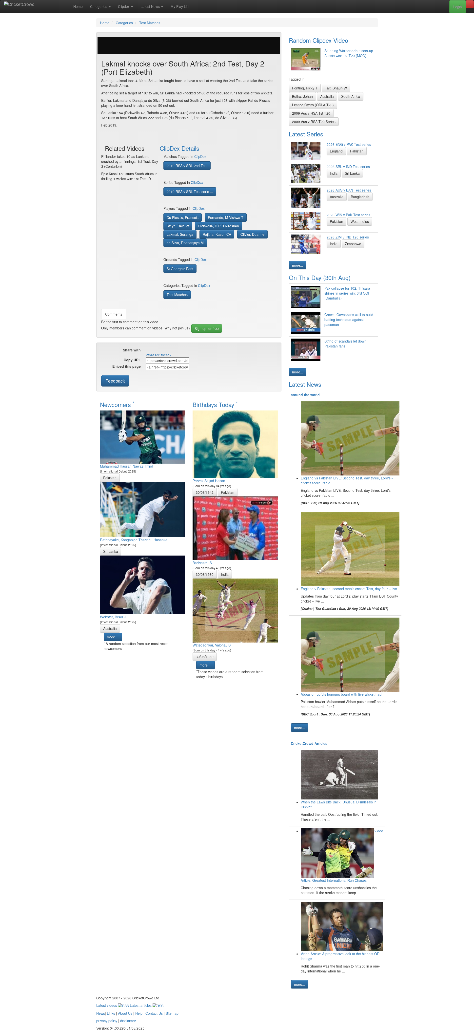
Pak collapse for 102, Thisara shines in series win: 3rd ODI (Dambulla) (347, 293)
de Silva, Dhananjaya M (185, 242)
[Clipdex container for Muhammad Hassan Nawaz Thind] (142, 436)
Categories (99, 6)
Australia (110, 628)
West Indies (360, 221)
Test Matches (177, 294)
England (336, 151)
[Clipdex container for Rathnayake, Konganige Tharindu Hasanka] (142, 508)
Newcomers (117, 404)
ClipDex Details (179, 148)
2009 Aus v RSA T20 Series (314, 121)
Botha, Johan (302, 96)
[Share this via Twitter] (156, 350)
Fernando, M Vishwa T (225, 217)
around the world (305, 394)
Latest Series (306, 133)
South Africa (350, 96)
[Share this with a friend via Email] (201, 350)
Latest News (150, 6)
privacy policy (106, 1020)
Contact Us (154, 1013)
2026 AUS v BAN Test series (349, 190)
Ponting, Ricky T (304, 88)
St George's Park (180, 268)
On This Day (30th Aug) (320, 277)
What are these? (159, 354)
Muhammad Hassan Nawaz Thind (126, 466)
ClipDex (200, 156)
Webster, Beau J (113, 616)
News (100, 1013)
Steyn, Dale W (178, 225)
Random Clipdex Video (318, 40)
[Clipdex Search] (470, 4)
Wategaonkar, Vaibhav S (212, 645)
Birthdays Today (215, 404)
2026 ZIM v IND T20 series (348, 237)
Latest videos (107, 1005)
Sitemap (172, 1013)
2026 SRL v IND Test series (348, 166)
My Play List (180, 6)
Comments (113, 314)
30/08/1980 (205, 574)
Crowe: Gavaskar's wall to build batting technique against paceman (348, 319)
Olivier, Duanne (252, 234)
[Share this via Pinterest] (178, 350)
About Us (125, 1013)
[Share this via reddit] (163, 350)
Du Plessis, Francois (182, 217)
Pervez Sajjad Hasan (209, 480)
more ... (113, 636)
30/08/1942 (205, 492)
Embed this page (126, 366)
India (225, 574)
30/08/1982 (205, 656)
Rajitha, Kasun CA (217, 234)
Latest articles (141, 1005)
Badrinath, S (202, 562)
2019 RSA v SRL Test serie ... (190, 191)
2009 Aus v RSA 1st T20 (311, 113)
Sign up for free (207, 328)
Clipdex (124, 6)
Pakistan (110, 477)
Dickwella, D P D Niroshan (218, 225)
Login (457, 6)
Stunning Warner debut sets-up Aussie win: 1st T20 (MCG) (348, 53)
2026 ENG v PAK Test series (349, 144)
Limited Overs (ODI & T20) (313, 104)
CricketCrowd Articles (309, 743)
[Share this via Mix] (171, 350)
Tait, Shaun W (336, 88)
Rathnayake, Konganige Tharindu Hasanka (133, 539)
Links (111, 1013)
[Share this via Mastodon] (193, 350)
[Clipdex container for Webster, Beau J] (142, 584)
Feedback (115, 380)
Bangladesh (360, 196)
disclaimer (128, 1020)
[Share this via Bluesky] (186, 350)
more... (297, 265)
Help (138, 1013)
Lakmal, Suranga (180, 234)
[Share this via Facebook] (149, 350)
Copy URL (132, 359)
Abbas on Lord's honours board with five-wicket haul (341, 694)
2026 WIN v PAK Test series (348, 214)
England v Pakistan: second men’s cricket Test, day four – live (349, 588)
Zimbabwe (353, 243)
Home (78, 6)
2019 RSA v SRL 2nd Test (187, 165)
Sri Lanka (110, 551)
